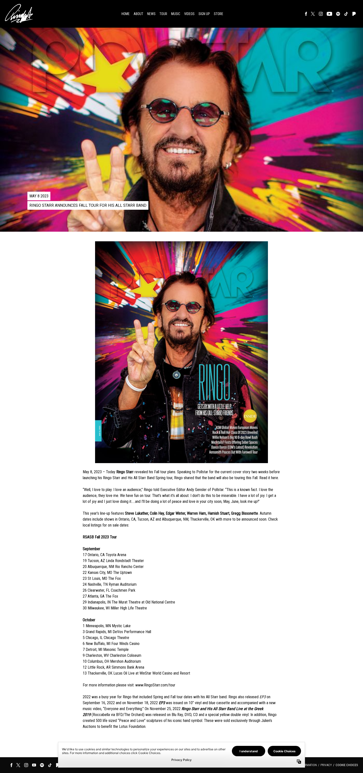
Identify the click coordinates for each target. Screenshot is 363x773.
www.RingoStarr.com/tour (155, 685)
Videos (189, 14)
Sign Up (204, 14)
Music (175, 14)
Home (125, 14)
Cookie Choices (347, 765)
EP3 (263, 697)
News (151, 14)
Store (218, 14)
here (274, 477)
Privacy (326, 765)
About (138, 14)
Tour (163, 14)
